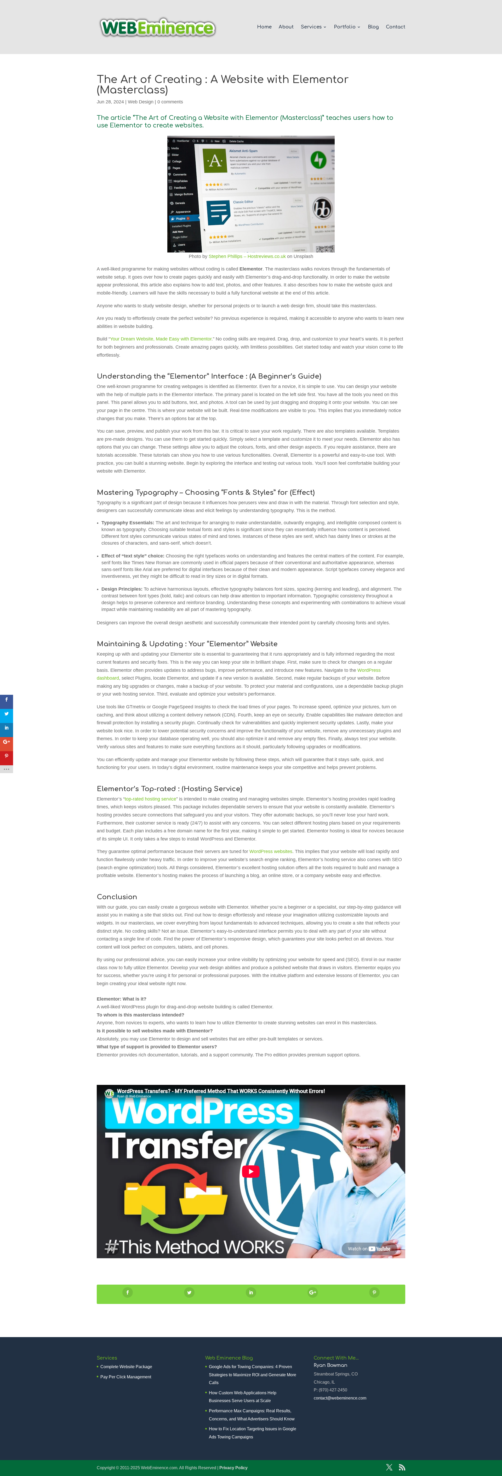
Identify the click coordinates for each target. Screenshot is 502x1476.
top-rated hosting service (150, 799)
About (286, 27)
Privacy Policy (233, 1468)
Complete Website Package (126, 1367)
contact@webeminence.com (340, 1398)
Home (264, 27)
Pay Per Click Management (125, 1377)
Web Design (140, 101)
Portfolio (345, 27)
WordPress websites (270, 851)
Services (311, 27)
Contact (395, 27)
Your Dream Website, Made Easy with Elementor (161, 339)
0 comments (170, 101)
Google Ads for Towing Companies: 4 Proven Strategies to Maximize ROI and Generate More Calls (252, 1375)
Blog (373, 27)
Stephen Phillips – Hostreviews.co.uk (247, 256)
